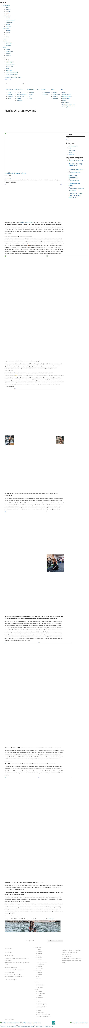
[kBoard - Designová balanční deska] (25, 1026)
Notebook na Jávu (74, 185)
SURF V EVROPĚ (6, 5)
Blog (70, 148)
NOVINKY (5, 41)
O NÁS (4, 47)
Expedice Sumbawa (10, 20)
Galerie (7, 68)
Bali (6, 34)
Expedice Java (9, 22)
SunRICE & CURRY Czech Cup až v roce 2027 (76, 196)
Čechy (7, 14)
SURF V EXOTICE (6, 16)
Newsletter (8, 45)
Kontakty (8, 49)
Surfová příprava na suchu (12, 74)
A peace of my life (73, 146)
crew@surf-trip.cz (9, 77)
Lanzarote (8, 11)
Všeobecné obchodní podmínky (69, 952)
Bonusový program (10, 64)
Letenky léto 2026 (76, 169)
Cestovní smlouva (66, 954)
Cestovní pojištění (10, 62)
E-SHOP (4, 39)
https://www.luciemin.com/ (26, 222)
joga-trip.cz (18, 77)
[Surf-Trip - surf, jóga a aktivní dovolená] (30, 1022)
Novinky (70, 152)
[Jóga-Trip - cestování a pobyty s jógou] (10, 1022)
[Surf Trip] (16, 83)
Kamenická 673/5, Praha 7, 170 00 (16, 970)
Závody (7, 60)
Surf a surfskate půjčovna (12, 72)
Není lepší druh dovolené (15, 173)
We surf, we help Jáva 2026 (76, 165)
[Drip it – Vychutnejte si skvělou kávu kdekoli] (63, 1026)
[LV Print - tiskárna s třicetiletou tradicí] (43, 1026)
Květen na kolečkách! (73, 177)
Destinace (8, 53)
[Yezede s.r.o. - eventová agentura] (79, 1022)
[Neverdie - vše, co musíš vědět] (8, 1026)
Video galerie (9, 70)
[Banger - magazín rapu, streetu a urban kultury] (61, 1022)
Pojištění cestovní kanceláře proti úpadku (72, 958)
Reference (8, 55)
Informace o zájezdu (67, 956)
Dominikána (8, 26)
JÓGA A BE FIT (6, 28)
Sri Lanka (8, 18)
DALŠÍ (4, 57)
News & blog (8, 178)
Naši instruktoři (9, 51)
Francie (7, 7)
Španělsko (8, 9)
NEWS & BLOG (9, 43)
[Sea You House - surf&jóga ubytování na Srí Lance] (46, 1022)
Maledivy (8, 24)
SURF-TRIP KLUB (9, 66)
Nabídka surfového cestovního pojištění (71, 950)
